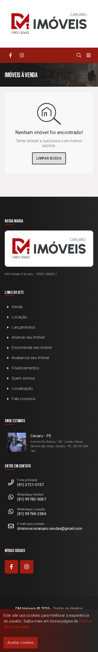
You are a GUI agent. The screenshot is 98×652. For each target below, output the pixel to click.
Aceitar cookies (20, 642)
